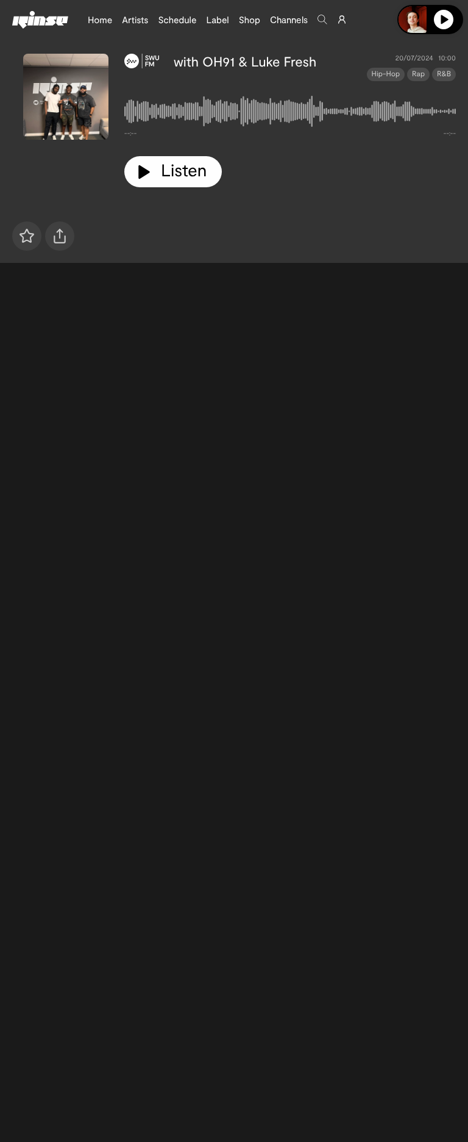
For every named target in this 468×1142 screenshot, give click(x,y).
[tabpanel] (290, 113)
